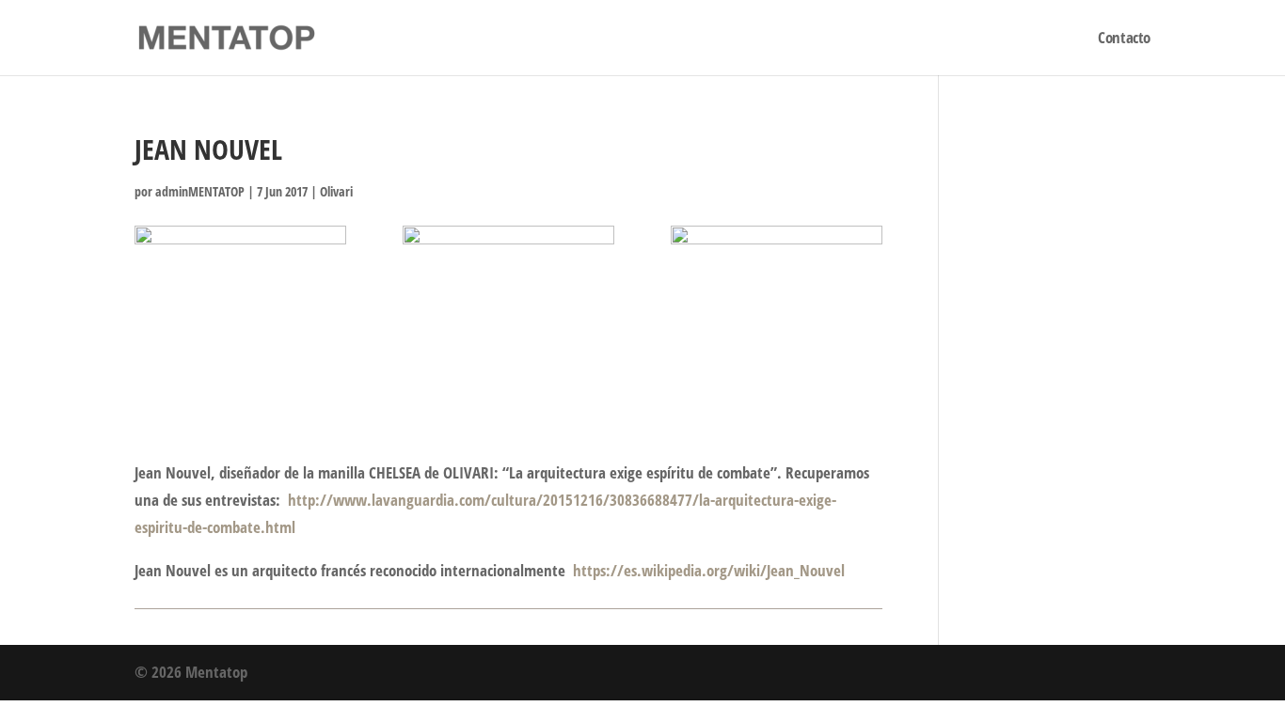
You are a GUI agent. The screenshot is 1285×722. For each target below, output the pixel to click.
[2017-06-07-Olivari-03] (776, 301)
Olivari (336, 191)
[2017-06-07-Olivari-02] (508, 301)
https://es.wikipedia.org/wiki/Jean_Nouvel (709, 570)
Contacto (1124, 39)
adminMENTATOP (200, 191)
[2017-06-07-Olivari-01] (240, 301)
